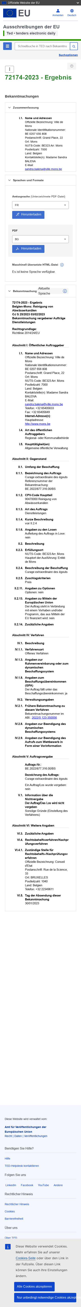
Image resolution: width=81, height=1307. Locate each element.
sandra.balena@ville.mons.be (43, 169)
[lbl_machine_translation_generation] (62, 265)
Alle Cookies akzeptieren (34, 1286)
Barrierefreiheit (14, 1218)
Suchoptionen (68, 55)
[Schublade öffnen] (9, 69)
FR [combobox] (17, 205)
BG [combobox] (17, 239)
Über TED (11, 1237)
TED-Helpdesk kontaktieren (22, 1165)
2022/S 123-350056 (44, 717)
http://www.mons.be (37, 423)
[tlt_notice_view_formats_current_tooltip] (65, 291)
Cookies (10, 1211)
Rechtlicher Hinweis (17, 1204)
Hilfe (7, 1158)
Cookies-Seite (26, 1258)
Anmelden (58, 15)
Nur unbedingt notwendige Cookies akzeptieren (46, 1297)
